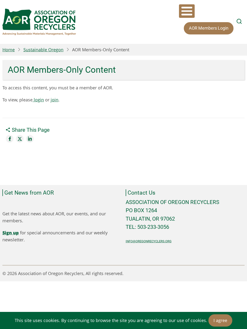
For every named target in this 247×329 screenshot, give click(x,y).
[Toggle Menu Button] (187, 11)
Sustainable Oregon (43, 50)
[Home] (39, 22)
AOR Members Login (208, 28)
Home (8, 50)
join (54, 100)
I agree (220, 320)
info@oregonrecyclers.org (149, 241)
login (38, 100)
